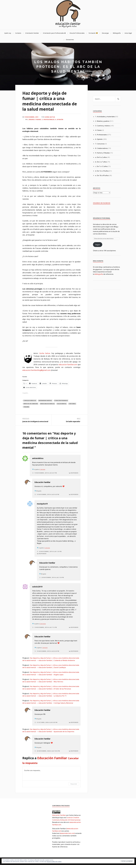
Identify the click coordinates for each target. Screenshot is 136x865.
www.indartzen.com (67, 833)
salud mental (61, 403)
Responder (74, 473)
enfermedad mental (45, 400)
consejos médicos (30, 400)
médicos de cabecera (31, 403)
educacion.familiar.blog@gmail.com (36, 370)
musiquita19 (42, 504)
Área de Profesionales (77, 33)
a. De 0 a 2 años (101, 157)
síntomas (72, 403)
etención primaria (61, 400)
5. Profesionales (48, 119)
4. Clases (98, 130)
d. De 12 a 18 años (102, 171)
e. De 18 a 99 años (102, 175)
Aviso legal (128, 33)
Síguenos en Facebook (101, 203)
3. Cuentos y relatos (102, 126)
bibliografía (99, 274)
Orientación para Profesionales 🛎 (54, 33)
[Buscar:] (107, 99)
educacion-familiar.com (68, 364)
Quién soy (7, 33)
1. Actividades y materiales (105, 116)
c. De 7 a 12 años (101, 166)
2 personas (43, 624)
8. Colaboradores (101, 148)
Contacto (18, 33)
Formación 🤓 (93, 33)
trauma (26, 407)
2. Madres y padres (34, 119)
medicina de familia (47, 403)
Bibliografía (117, 33)
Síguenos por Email (101, 218)
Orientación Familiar (32, 33)
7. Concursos (99, 144)
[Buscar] (118, 99)
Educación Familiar (42, 482)
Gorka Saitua (50, 117)
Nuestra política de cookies (54, 861)
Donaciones (70, 39)
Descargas (105, 33)
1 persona (42, 469)
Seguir (97, 245)
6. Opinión (59, 119)
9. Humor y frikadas (102, 153)
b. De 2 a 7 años (101, 162)
